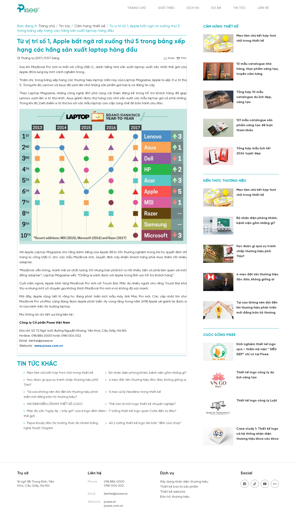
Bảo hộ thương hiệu (174, 496)
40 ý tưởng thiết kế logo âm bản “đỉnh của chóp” (145, 423)
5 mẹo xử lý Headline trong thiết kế (135, 392)
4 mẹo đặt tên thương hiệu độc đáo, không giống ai (147, 380)
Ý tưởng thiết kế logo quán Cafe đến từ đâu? (142, 411)
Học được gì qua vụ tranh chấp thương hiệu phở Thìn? (256, 251)
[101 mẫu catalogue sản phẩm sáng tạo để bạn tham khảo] (218, 128)
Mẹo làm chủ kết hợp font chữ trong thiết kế (60, 373)
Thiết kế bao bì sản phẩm (179, 486)
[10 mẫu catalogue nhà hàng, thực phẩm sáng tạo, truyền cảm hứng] (218, 71)
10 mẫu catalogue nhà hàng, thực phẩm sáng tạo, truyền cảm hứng (257, 69)
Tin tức (239, 8)
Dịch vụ (193, 8)
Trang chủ (136, 8)
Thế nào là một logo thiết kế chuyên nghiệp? (142, 404)
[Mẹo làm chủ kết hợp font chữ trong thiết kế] (218, 43)
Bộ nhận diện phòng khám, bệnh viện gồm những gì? (147, 373)
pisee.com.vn (113, 506)
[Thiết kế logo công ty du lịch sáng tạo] (218, 380)
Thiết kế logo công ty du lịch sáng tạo (255, 375)
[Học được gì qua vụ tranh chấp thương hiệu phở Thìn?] (218, 254)
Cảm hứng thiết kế (89, 26)
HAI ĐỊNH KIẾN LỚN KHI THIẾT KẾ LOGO (55, 404)
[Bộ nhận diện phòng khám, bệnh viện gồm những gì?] (218, 226)
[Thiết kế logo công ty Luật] (218, 408)
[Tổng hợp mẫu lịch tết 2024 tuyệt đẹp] (218, 156)
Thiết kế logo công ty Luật (256, 400)
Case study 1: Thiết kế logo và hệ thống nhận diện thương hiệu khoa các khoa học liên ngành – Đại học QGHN (257, 439)
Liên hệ (263, 8)
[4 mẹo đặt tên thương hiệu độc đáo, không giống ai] (218, 282)
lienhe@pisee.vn (116, 493)
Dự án (216, 8)
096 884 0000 (114, 481)
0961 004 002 (114, 485)
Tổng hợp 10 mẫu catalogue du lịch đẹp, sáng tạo (254, 97)
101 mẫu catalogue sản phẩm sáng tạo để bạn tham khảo (254, 125)
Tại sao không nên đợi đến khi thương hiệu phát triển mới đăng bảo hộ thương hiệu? (256, 310)
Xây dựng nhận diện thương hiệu (184, 481)
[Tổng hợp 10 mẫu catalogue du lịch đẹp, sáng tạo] (218, 100)
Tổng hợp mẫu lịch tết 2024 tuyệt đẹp (253, 151)
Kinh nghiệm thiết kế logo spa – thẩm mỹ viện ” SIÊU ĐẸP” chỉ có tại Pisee (256, 349)
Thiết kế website (172, 491)
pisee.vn (110, 502)
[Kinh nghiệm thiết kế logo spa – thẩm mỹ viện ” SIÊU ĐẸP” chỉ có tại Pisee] (218, 352)
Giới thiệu (166, 8)
